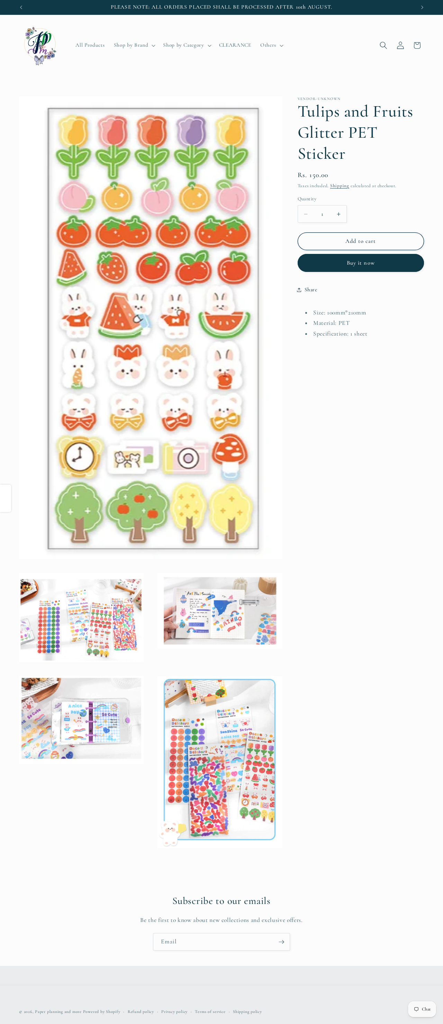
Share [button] (311, 290)
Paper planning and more (58, 1011)
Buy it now (361, 262)
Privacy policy (174, 1011)
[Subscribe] (281, 942)
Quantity (307, 199)
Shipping (339, 186)
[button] (134, 45)
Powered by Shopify (101, 1011)
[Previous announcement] (21, 7)
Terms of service (210, 1011)
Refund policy (141, 1011)
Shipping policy (247, 1011)
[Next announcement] (422, 7)
